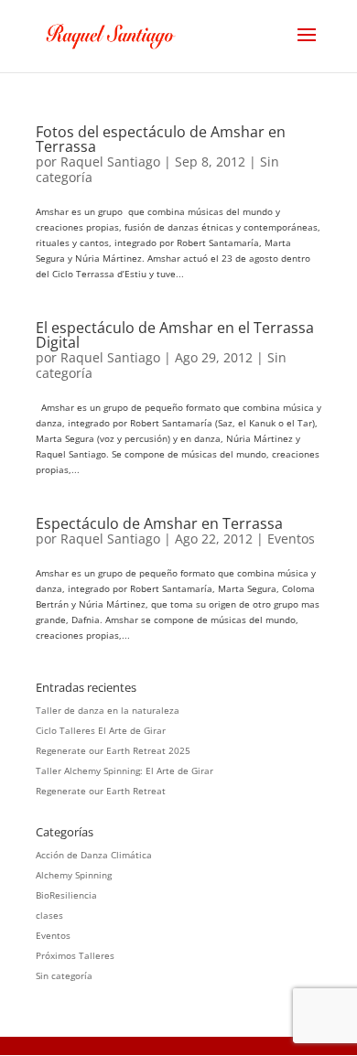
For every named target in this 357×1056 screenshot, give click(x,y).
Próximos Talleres (75, 955)
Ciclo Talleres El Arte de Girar (101, 730)
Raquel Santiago (110, 161)
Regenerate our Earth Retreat (101, 790)
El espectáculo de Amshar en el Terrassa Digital (175, 335)
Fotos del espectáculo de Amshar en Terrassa (161, 139)
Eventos (291, 538)
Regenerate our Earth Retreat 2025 (113, 750)
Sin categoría (64, 975)
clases (49, 915)
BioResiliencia (66, 895)
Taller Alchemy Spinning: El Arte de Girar (124, 770)
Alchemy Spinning (74, 874)
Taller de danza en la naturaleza (107, 710)
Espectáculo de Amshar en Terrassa (159, 523)
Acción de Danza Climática (94, 854)
